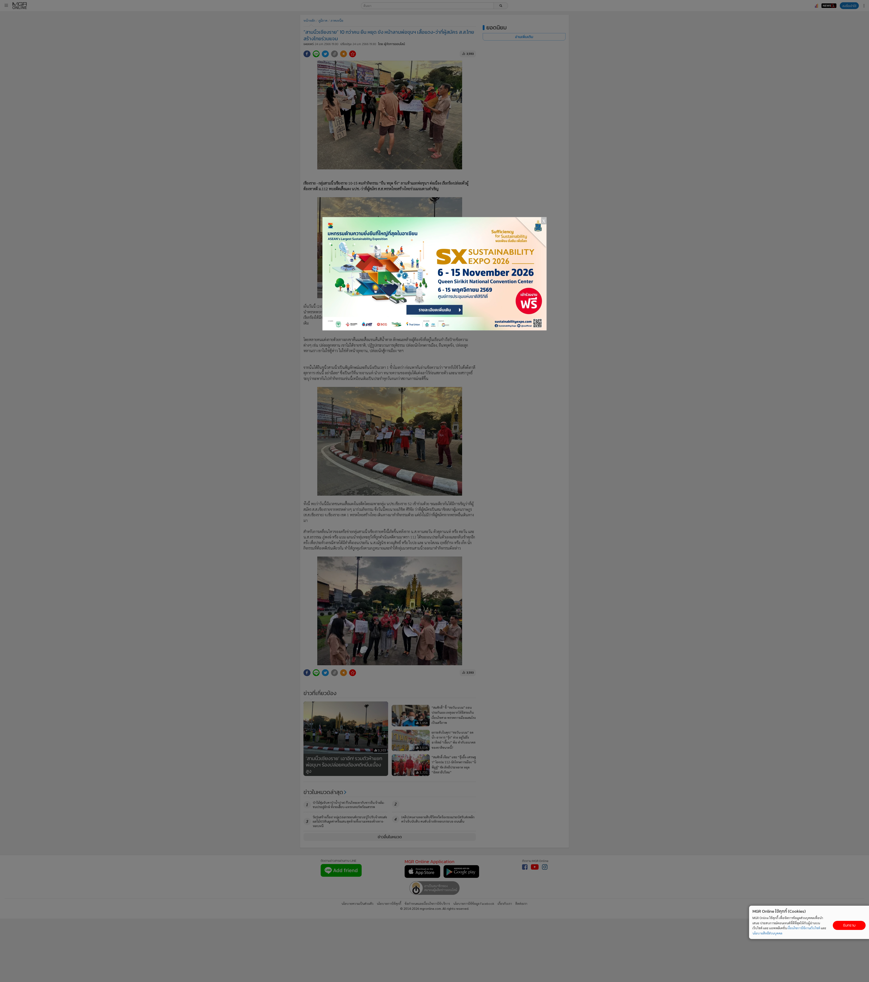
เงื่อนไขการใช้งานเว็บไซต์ (804, 928)
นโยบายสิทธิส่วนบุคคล (767, 933)
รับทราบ (849, 925)
